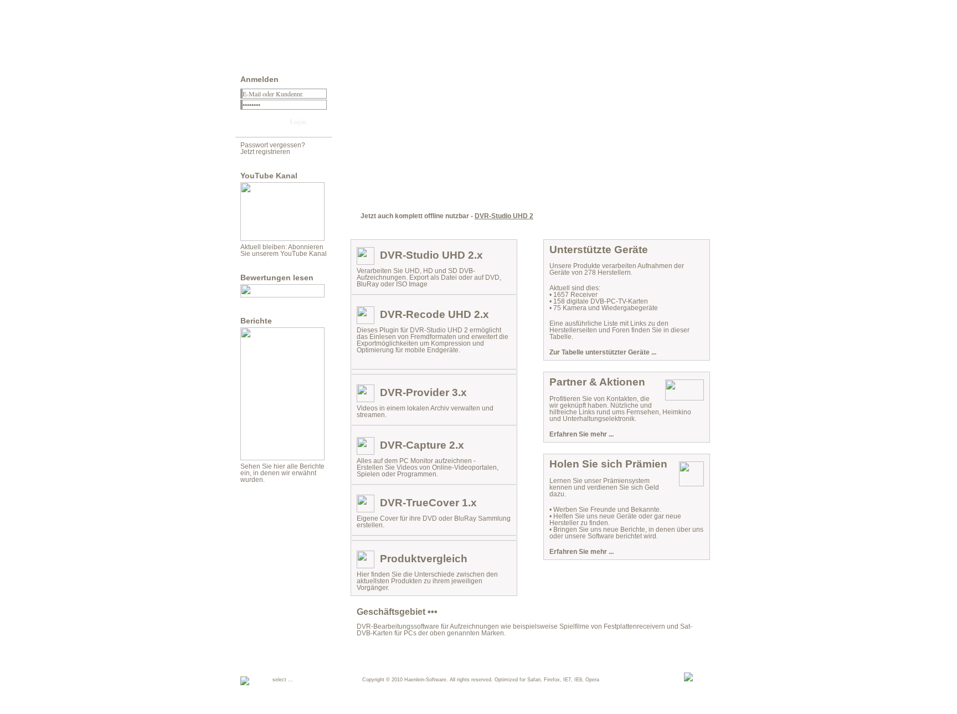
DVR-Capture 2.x (422, 445)
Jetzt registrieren (265, 152)
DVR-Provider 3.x (423, 392)
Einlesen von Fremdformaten (412, 337)
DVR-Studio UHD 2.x (431, 255)
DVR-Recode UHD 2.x (434, 314)
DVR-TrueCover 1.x (428, 502)
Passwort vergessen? (272, 145)
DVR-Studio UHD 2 (504, 216)
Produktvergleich (423, 558)
